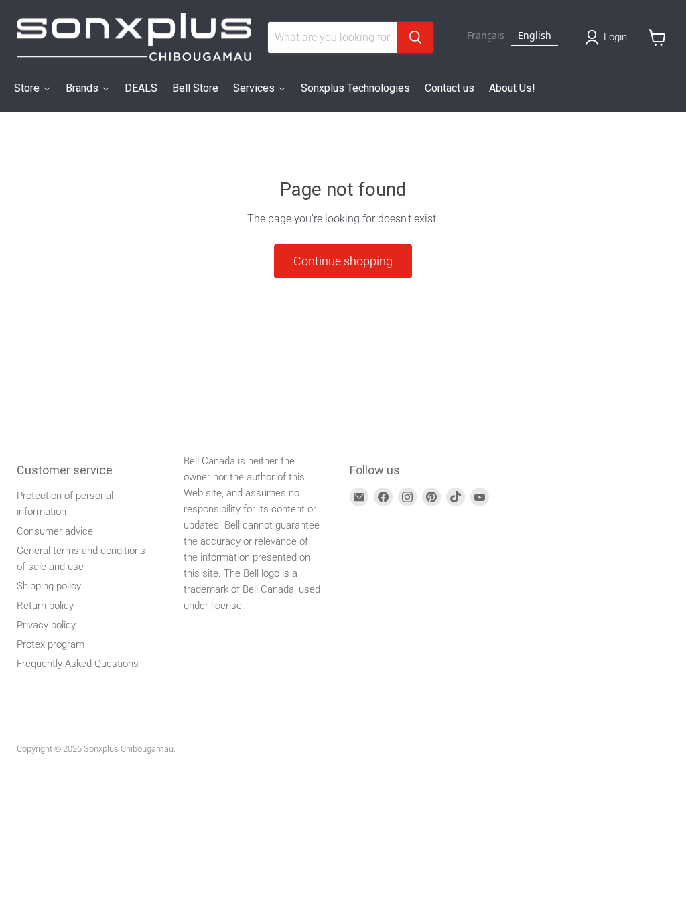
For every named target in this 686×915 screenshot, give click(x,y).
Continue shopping (343, 261)
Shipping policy (49, 586)
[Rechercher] (415, 37)
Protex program (50, 644)
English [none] (534, 35)
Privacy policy (46, 625)
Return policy (45, 606)
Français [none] (485, 35)
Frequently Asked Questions (78, 664)
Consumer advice (55, 531)
